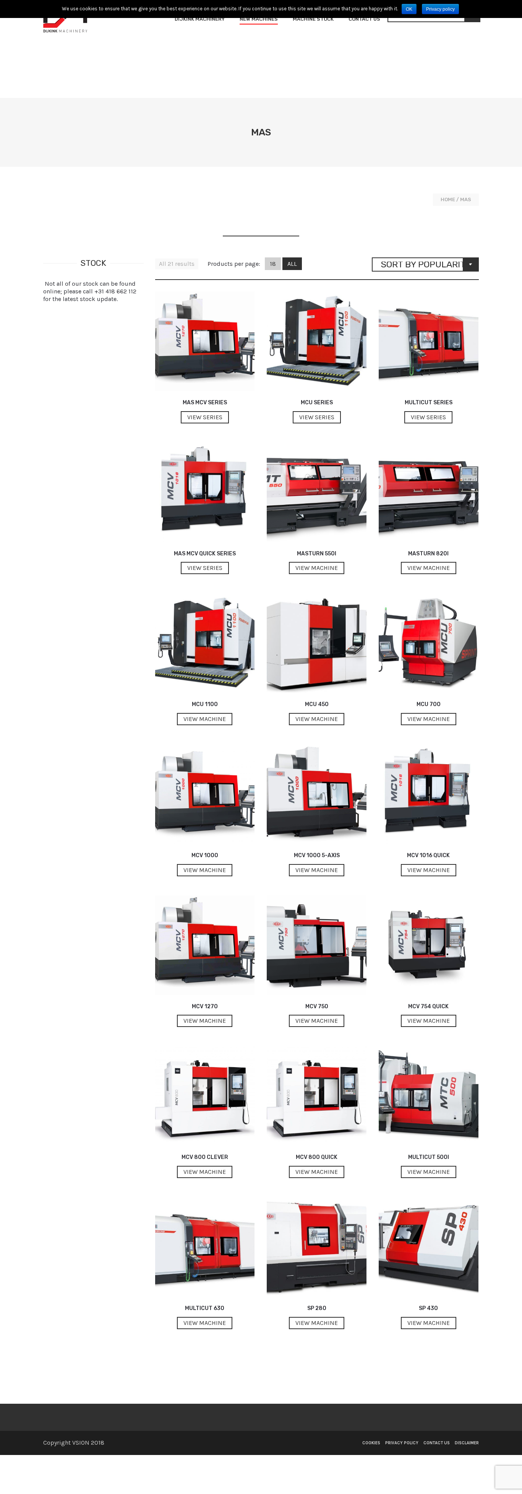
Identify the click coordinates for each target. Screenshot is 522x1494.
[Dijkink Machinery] (65, 19)
